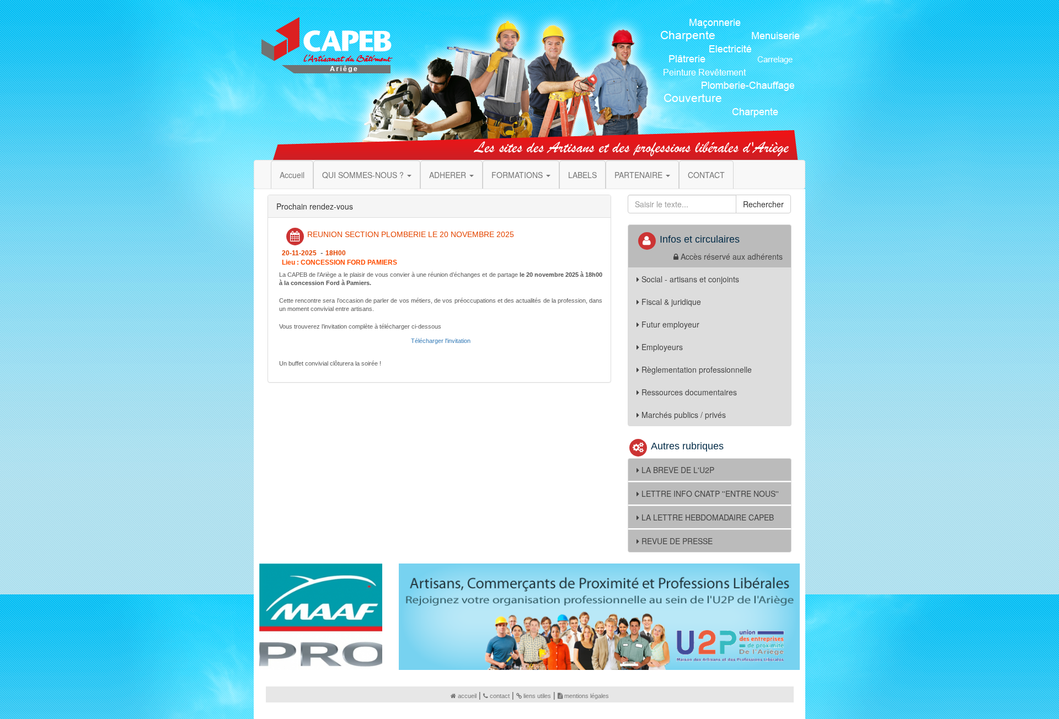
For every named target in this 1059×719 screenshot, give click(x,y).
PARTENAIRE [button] (639, 174)
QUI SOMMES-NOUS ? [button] (364, 174)
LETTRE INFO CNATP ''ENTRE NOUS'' (710, 493)
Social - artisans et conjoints (690, 279)
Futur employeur (670, 324)
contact (500, 696)
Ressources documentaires (689, 392)
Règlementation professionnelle (696, 369)
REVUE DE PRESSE (677, 540)
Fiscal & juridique (671, 301)
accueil (467, 696)
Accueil (292, 174)
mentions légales (586, 696)
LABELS (582, 174)
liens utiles (537, 696)
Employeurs (662, 346)
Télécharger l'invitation (440, 340)
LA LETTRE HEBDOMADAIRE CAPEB (707, 517)
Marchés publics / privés (683, 414)
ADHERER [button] (448, 174)
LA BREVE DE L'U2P (677, 469)
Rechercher (763, 204)
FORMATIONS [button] (518, 174)
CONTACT (706, 174)
